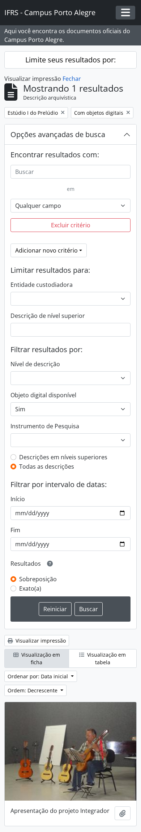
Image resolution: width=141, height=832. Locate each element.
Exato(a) (30, 588)
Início (17, 499)
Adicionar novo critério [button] (46, 250)
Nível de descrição (35, 364)
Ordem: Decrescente (33, 690)
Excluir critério (70, 225)
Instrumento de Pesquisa (44, 426)
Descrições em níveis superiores (63, 457)
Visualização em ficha (40, 658)
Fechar (72, 79)
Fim (15, 530)
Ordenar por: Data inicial (38, 676)
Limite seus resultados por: (70, 60)
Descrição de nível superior (47, 316)
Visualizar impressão (40, 640)
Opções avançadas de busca (57, 134)
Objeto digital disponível (43, 395)
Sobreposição (38, 579)
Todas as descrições (46, 466)
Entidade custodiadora (41, 285)
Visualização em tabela (106, 658)
